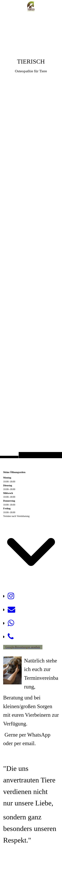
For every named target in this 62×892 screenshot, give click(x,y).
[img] (31, 235)
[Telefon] (11, 636)
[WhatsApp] (11, 623)
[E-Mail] (11, 609)
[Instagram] (11, 596)
